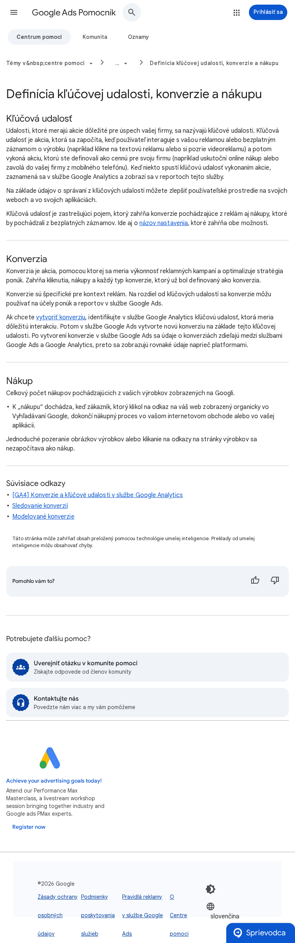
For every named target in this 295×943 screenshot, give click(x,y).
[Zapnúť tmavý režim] (210, 889)
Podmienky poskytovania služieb (98, 915)
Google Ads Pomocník (74, 12)
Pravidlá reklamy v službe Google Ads (142, 915)
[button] (14, 12)
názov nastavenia (163, 223)
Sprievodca (266, 933)
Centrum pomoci (39, 36)
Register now (28, 827)
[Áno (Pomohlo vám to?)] (255, 581)
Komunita (95, 36)
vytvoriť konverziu (60, 317)
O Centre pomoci (179, 915)
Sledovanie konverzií (40, 506)
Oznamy (138, 36)
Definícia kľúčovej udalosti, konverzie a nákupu (214, 63)
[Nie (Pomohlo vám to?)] (275, 581)
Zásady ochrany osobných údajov (58, 915)
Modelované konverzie (43, 517)
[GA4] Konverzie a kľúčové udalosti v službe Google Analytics (97, 495)
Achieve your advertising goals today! (54, 781)
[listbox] (229, 915)
